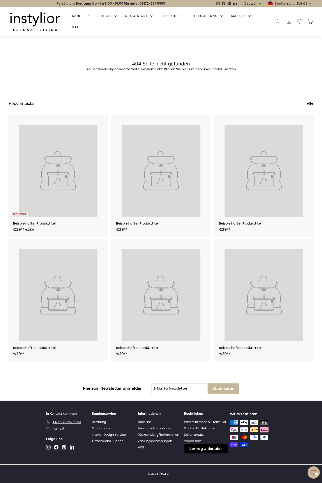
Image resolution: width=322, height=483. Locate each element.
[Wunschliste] (300, 21)
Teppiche (170, 16)
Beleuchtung (205, 16)
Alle (310, 103)
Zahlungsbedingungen (155, 441)
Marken (239, 16)
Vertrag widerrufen (206, 448)
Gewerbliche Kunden (108, 441)
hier (185, 69)
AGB (141, 447)
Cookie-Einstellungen (200, 428)
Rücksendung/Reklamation (158, 434)
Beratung (99, 422)
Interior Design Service (109, 434)
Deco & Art (137, 16)
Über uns (144, 422)
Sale (76, 27)
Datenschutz (194, 434)
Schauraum (101, 428)
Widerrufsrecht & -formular (205, 422)
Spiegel (105, 16)
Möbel (79, 16)
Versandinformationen (155, 428)
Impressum (192, 441)
